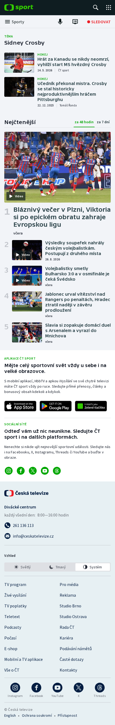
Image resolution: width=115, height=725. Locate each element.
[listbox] (57, 567)
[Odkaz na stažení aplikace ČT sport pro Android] (56, 406)
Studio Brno (70, 605)
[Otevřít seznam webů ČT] (108, 7)
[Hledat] (95, 7)
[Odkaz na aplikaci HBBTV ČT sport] (91, 406)
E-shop (10, 648)
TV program (15, 584)
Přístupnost (67, 715)
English (10, 715)
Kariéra (66, 638)
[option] (22, 567)
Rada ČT (67, 627)
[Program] (75, 21)
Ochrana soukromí (37, 715)
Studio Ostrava (73, 616)
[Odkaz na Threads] (56, 470)
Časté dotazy (71, 659)
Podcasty (12, 627)
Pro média (69, 584)
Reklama (68, 595)
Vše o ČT (12, 670)
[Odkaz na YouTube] (44, 470)
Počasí (10, 638)
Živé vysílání (15, 595)
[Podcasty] (60, 21)
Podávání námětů (76, 648)
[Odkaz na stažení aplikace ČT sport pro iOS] (20, 406)
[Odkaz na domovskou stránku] (26, 7)
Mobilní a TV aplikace (23, 659)
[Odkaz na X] (32, 470)
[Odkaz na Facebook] (20, 470)
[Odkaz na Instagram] (8, 470)
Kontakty (68, 670)
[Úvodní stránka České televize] (26, 493)
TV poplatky (15, 605)
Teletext (12, 616)
